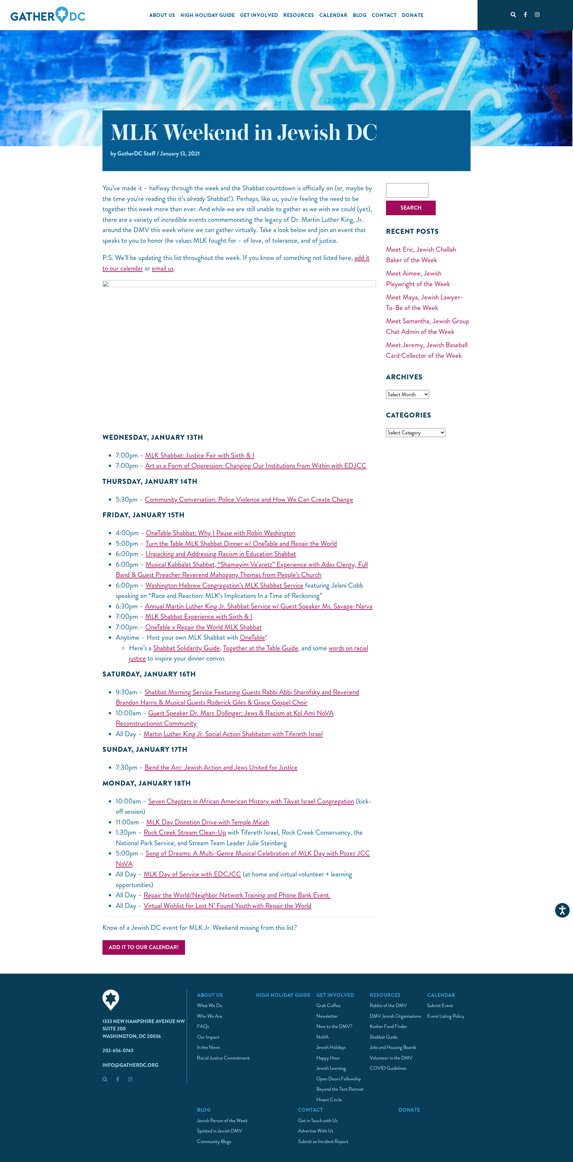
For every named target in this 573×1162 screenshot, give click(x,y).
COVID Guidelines (388, 1068)
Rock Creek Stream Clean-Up (185, 832)
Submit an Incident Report (323, 1141)
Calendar (333, 15)
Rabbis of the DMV (388, 1005)
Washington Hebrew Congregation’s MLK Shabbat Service (224, 585)
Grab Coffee (328, 1005)
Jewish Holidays (331, 1047)
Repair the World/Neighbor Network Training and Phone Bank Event (237, 895)
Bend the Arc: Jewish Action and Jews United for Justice (221, 767)
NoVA (322, 1037)
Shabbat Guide (384, 1037)
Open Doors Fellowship (338, 1078)
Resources (298, 15)
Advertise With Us (315, 1130)
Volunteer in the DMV (391, 1058)
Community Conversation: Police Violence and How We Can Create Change (249, 499)
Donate (412, 15)
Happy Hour (328, 1058)
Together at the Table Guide (260, 648)
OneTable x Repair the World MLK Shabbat (203, 627)
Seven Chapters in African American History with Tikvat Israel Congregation (251, 801)
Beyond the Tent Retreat (339, 1089)
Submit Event (440, 1005)
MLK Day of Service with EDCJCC (192, 874)
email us (162, 268)
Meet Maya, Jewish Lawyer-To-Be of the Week (424, 302)
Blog (359, 15)
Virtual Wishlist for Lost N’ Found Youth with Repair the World (227, 906)
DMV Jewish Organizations (395, 1016)
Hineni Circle (329, 1099)
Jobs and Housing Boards (393, 1047)
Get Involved (259, 15)
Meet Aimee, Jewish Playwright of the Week (418, 278)
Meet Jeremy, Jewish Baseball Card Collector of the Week (427, 350)
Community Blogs (214, 1141)
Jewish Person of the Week (222, 1120)
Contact (384, 15)
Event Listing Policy (445, 1016)
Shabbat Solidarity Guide (186, 648)
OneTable (252, 637)
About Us (162, 15)
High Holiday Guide (207, 15)
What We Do (209, 1005)
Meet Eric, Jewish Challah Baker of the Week (421, 254)
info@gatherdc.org (130, 1065)
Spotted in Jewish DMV (219, 1130)
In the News (208, 1047)
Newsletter (327, 1016)
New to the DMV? (334, 1026)
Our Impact (208, 1037)
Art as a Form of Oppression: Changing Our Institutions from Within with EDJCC (255, 466)
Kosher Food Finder (388, 1026)
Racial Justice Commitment (223, 1058)
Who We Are (209, 1016)
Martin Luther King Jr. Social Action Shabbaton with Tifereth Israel (233, 734)
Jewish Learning (331, 1068)
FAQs (203, 1026)
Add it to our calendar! (144, 947)
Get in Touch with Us (318, 1120)
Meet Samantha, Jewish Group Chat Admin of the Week (427, 326)
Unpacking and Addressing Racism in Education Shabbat (221, 554)
